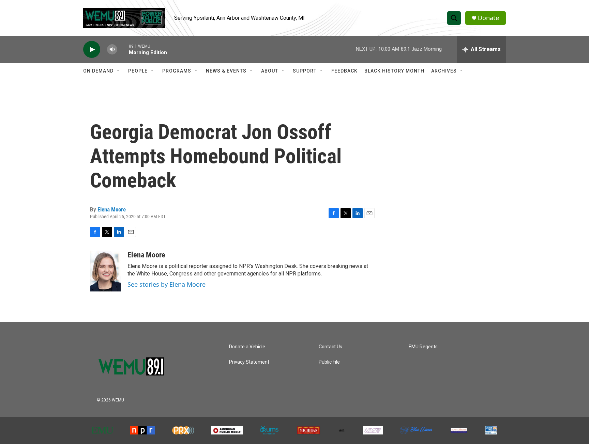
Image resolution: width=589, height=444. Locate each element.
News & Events (226, 71)
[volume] (112, 49)
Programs (176, 71)
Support (305, 71)
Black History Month (394, 71)
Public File (329, 362)
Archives (444, 71)
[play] (91, 49)
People (138, 71)
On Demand (98, 71)
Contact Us (330, 346)
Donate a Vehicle (247, 346)
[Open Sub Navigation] (118, 71)
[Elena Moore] (105, 271)
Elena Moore (111, 209)
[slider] (123, 49)
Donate (488, 17)
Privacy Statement (249, 362)
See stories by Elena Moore (166, 284)
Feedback (344, 71)
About (269, 71)
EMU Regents (423, 346)
